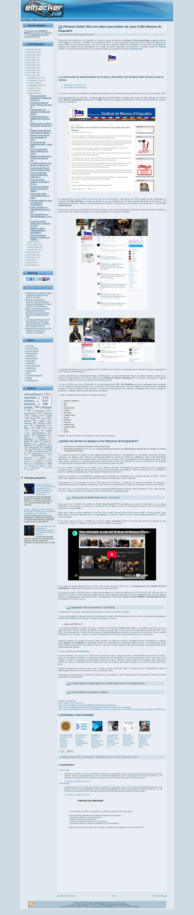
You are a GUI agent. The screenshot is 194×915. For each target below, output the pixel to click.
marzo (31, 245)
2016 (29, 75)
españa (98, 757)
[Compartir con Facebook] (68, 751)
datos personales (89, 757)
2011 (29, 263)
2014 (29, 255)
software (30, 400)
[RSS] (31, 904)
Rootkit (40, 459)
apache (39, 445)
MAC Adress (48, 467)
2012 (29, 260)
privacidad (39, 411)
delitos (50, 463)
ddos (26, 428)
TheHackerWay (32, 358)
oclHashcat (31, 469)
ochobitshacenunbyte (34, 375)
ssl (25, 453)
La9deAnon (30, 363)
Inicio (114, 896)
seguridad (31, 397)
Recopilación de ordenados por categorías (38, 32)
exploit (49, 415)
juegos (49, 445)
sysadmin (43, 439)
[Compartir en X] (65, 751)
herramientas (41, 435)
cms (30, 449)
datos (79, 757)
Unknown (63, 770)
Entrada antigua (159, 896)
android (35, 415)
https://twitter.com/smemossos (75, 87)
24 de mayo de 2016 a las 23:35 (76, 781)
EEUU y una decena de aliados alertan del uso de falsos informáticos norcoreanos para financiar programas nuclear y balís (38, 313)
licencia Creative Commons (103, 906)
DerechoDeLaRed (33, 366)
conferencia (36, 453)
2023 (29, 57)
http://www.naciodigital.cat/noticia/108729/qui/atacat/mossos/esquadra (87, 705)
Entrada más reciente (67, 896)
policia (135, 757)
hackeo (112, 757)
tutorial (27, 420)
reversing (31, 465)
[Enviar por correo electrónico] (59, 751)
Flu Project (30, 346)
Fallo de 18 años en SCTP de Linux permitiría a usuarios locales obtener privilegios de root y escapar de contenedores (45, 489)
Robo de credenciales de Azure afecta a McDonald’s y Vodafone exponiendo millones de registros (45, 530)
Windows (48, 413)
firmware (42, 437)
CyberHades (31, 361)
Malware (47, 407)
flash (39, 449)
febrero (32, 247)
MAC (31, 451)
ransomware (30, 413)
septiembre (33, 85)
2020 (29, 65)
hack (46, 441)
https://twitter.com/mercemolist (71, 703)
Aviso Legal (110, 904)
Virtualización (39, 463)
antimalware (35, 467)
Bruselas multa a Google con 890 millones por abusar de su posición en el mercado (38, 330)
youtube (27, 435)
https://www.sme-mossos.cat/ (75, 85)
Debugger (28, 459)
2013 (29, 257)
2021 (29, 63)
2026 (29, 50)
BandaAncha (31, 371)
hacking (42, 423)
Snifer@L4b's (31, 368)
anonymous (43, 451)
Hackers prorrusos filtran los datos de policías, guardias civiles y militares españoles (39, 295)
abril (31, 242)
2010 (29, 265)
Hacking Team (136, 49)
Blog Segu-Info (31, 353)
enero (31, 250)
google (28, 407)
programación (38, 433)
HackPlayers (31, 356)
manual (27, 423)
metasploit (37, 461)
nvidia (42, 420)
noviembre (33, 80)
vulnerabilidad (33, 394)
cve (44, 418)
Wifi (39, 428)
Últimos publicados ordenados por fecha (36, 36)
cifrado (35, 430)
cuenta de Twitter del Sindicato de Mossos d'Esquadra (95, 199)
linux (33, 418)
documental (28, 457)
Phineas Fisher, (90, 449)
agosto (31, 88)
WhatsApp (40, 425)
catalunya (73, 757)
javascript (28, 445)
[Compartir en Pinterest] (72, 751)
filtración (105, 757)
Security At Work (32, 348)
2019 (29, 68)
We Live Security (32, 351)
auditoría (43, 457)
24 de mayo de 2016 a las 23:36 (76, 795)
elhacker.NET (99, 903)
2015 (29, 252)
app (50, 428)
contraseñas (34, 447)
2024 (29, 55)
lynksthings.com (32, 380)
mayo (31, 93)
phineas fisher (127, 757)
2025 (29, 52)
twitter (49, 430)
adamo (42, 465)
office (36, 441)
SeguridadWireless (39, 455)
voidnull (29, 378)
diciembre (33, 78)
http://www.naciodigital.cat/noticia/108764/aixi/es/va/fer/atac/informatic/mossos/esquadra (94, 707)
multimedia (48, 447)
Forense (49, 453)
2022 (29, 60)
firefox (27, 437)
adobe (26, 441)
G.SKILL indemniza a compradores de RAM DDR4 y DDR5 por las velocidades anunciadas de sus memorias (39, 511)
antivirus (28, 443)
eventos (49, 449)
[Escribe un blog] (62, 751)
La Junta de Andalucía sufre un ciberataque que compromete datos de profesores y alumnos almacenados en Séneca (38, 323)
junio (31, 91)
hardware (31, 403)
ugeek (28, 373)
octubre (32, 83)
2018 (29, 70)
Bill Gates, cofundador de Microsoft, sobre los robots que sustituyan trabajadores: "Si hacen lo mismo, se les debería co (39, 303)
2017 (29, 73)
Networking (29, 439)
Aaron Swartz (114, 497)
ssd (26, 425)
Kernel (42, 443)
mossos (118, 757)
